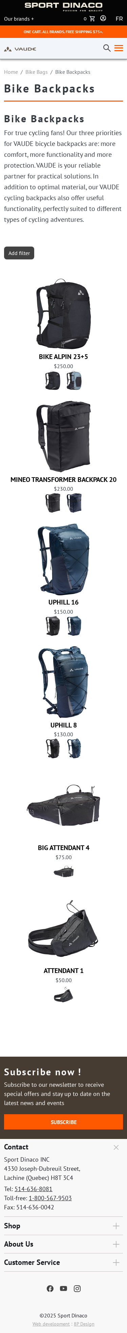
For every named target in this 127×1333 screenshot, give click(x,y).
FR (119, 19)
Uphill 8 (63, 725)
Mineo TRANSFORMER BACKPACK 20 (63, 479)
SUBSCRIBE (64, 1122)
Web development (51, 1324)
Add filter (19, 253)
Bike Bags (36, 71)
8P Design (84, 1324)
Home (11, 71)
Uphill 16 (63, 602)
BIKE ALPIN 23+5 (63, 356)
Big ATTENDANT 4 (63, 847)
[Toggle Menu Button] (117, 48)
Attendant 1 (64, 970)
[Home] (20, 48)
